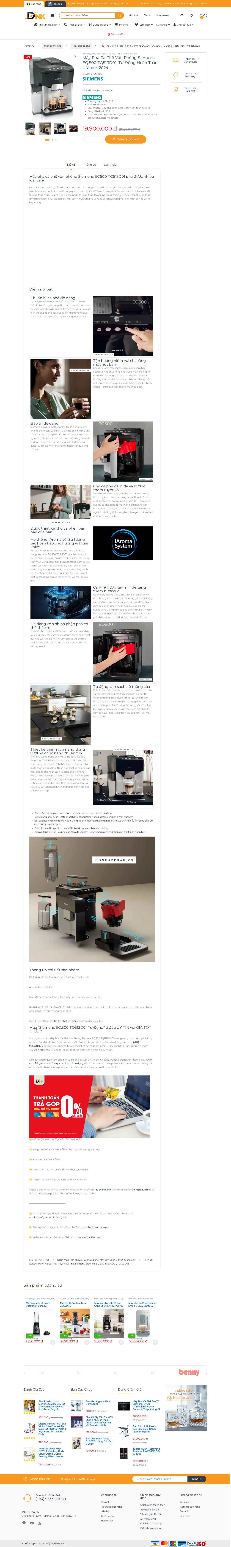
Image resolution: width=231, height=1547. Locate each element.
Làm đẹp (144, 24)
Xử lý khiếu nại (148, 1519)
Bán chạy (86, 54)
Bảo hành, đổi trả (149, 1509)
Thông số (89, 164)
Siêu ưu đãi (117, 34)
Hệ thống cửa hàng (111, 1506)
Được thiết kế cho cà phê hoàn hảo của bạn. (57, 530)
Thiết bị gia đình (48, 24)
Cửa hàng (156, 3)
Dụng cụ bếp (100, 24)
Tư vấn (147, 15)
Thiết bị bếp (75, 24)
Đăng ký (196, 1479)
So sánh (109, 90)
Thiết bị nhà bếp (145, 1298)
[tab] (71, 166)
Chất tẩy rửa (184, 24)
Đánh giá (110, 164)
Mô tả (71, 164)
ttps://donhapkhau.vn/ (88, 1237)
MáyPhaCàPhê (66, 1263)
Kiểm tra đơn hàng (182, 3)
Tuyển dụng (107, 1516)
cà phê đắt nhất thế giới (63, 1021)
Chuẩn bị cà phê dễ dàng (52, 298)
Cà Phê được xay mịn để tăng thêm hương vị (119, 589)
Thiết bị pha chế (52, 45)
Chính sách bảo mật (151, 1523)
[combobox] (87, 15)
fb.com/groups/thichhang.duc (50, 1217)
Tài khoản (202, 3)
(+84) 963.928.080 (80, 3)
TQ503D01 (123, 1263)
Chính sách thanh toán (152, 1505)
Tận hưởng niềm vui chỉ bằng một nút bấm (119, 362)
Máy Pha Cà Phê (47, 1263)
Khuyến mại (162, 15)
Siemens (80, 1263)
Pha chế (124, 24)
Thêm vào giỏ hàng (128, 139)
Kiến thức (134, 15)
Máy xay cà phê (114, 54)
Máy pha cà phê (81, 45)
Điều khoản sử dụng (151, 1528)
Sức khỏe (161, 24)
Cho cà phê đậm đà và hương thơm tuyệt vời (119, 488)
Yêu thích (185, 1516)
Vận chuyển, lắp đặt (151, 1514)
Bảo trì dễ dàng (44, 423)
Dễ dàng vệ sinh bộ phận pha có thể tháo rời (59, 625)
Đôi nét (145, 3)
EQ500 (33, 1263)
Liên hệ (167, 3)
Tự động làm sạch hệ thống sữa (121, 686)
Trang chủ (29, 45)
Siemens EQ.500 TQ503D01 (101, 1263)
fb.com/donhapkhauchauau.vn (92, 1227)
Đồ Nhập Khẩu (33, 1543)
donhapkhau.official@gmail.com (111, 3)
